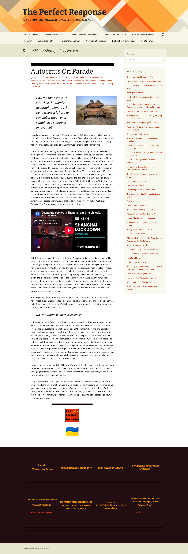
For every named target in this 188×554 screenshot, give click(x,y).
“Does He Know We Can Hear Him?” (141, 214)
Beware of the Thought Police (139, 273)
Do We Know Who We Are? (137, 181)
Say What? (131, 201)
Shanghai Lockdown (97, 80)
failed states (78, 77)
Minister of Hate (133, 258)
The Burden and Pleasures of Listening (143, 77)
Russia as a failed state (55, 80)
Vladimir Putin (90, 83)
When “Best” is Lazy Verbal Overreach (142, 253)
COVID (70, 77)
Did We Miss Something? (137, 262)
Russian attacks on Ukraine (77, 80)
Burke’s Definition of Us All (123, 41)
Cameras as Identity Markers (139, 134)
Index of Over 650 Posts (54, 34)
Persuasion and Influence (143, 34)
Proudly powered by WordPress (35, 548)
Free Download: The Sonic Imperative (38, 41)
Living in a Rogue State (136, 205)
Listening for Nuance (135, 185)
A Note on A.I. (147, 41)
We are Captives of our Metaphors (141, 282)
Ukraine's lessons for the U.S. (54, 83)
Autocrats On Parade (62, 71)
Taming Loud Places (135, 92)
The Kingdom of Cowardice (138, 245)
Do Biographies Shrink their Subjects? (142, 249)
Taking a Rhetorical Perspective (83, 34)
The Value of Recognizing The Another (142, 122)
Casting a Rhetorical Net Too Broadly (142, 111)
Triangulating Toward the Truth (139, 229)
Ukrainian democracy (75, 83)
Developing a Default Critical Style (141, 189)
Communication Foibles (96, 41)
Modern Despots (92, 77)
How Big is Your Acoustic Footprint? (141, 278)
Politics (42, 80)
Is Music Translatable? (136, 234)
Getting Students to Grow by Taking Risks (144, 81)
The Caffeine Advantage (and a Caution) (143, 209)
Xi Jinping (100, 83)
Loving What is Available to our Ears (141, 218)
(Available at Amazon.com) (41, 513)
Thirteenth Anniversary (70, 41)
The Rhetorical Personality (114, 34)
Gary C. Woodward (30, 34)
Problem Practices (55, 77)
